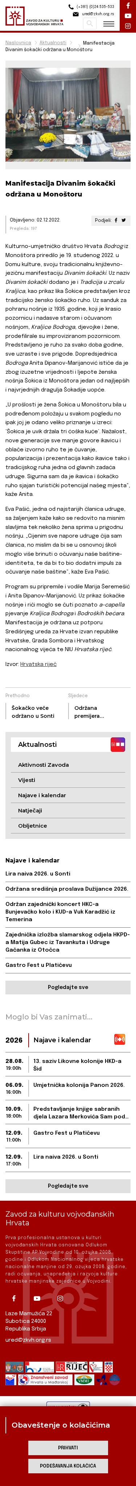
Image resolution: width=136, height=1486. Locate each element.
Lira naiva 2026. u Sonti (37, 874)
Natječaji (30, 810)
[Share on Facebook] (116, 220)
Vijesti (26, 780)
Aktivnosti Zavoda (43, 764)
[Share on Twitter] (123, 220)
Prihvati (68, 1448)
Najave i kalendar (42, 795)
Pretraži (89, 23)
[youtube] (39, 1298)
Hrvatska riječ (38, 664)
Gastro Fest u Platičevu (38, 965)
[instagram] (63, 1298)
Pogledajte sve (68, 987)
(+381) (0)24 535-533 (94, 7)
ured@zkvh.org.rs (28, 1340)
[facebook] (16, 1298)
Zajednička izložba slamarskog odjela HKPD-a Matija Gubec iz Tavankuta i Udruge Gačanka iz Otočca (67, 942)
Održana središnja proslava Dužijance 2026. (66, 889)
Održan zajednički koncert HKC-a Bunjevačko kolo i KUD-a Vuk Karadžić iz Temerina (60, 912)
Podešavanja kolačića (68, 1466)
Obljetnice (32, 825)
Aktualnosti (53, 43)
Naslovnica (18, 43)
